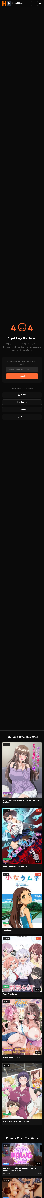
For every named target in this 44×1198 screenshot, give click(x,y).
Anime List (23, 402)
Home (23, 395)
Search (22, 376)
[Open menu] (39, 3)
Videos (23, 410)
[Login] (33, 3)
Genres (24, 417)
